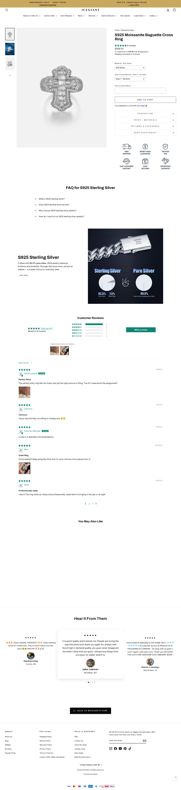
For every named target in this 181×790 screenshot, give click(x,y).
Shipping (118, 54)
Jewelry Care (79, 749)
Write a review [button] (141, 330)
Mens (80, 16)
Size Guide (78, 753)
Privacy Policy (45, 749)
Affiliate (8, 745)
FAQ (76, 737)
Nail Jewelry (125, 16)
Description (145, 113)
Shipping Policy (46, 737)
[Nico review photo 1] (24, 468)
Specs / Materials (145, 120)
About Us (8, 737)
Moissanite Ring (127, 30)
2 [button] (89, 504)
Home (117, 30)
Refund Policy (45, 741)
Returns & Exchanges (145, 126)
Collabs (152, 16)
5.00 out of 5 (46, 328)
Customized (139, 16)
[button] (121, 45)
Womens (92, 16)
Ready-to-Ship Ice (30, 16)
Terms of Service (46, 753)
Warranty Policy (46, 745)
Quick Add (25, 580)
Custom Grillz (49, 16)
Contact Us (78, 741)
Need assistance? (145, 133)
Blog (6, 741)
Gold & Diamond (108, 16)
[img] (24, 370)
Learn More (23, 275)
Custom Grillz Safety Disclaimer (52, 757)
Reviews (8, 749)
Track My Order (80, 745)
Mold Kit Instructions (82, 757)
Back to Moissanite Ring (92, 711)
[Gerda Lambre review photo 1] (24, 392)
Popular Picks (10, 753)
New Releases (66, 16)
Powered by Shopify (90, 774)
